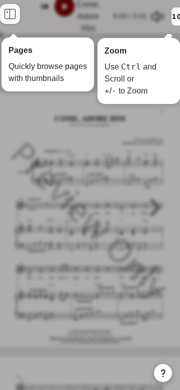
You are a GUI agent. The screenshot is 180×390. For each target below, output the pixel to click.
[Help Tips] (163, 373)
